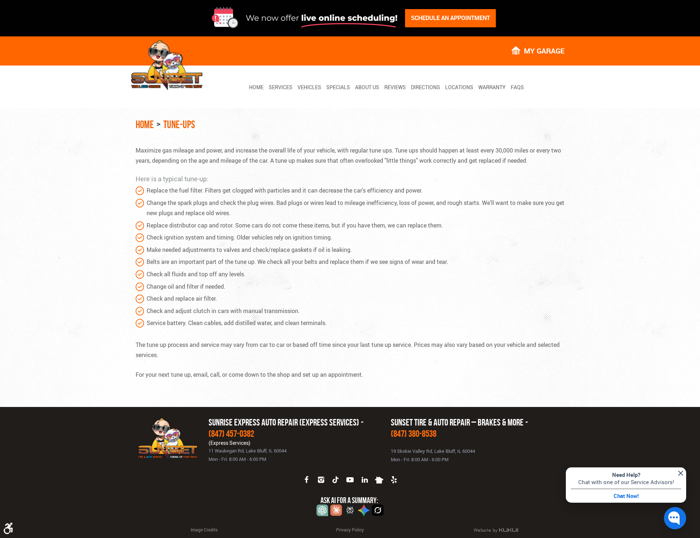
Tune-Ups (179, 124)
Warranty (492, 87)
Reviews (395, 87)
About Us (367, 87)
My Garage (544, 50)
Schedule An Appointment (450, 18)
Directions (425, 87)
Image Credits (204, 530)
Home (256, 87)
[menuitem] (256, 87)
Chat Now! (626, 495)
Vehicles (309, 87)
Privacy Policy (350, 530)
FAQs (517, 87)
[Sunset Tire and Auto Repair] (166, 65)
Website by (496, 530)
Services (280, 87)
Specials (338, 87)
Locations (459, 87)
